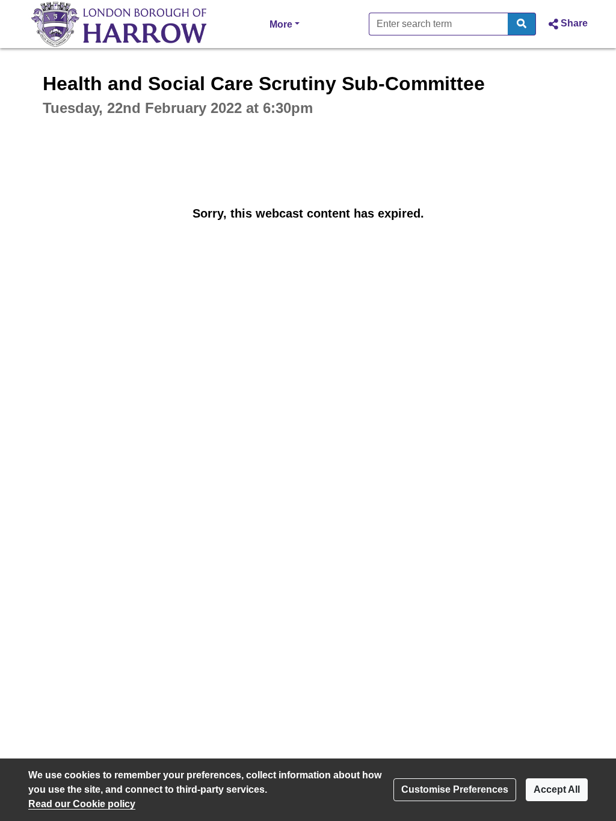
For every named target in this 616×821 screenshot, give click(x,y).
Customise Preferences (454, 789)
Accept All (557, 789)
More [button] (285, 24)
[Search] (522, 24)
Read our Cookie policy (81, 804)
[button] (567, 24)
